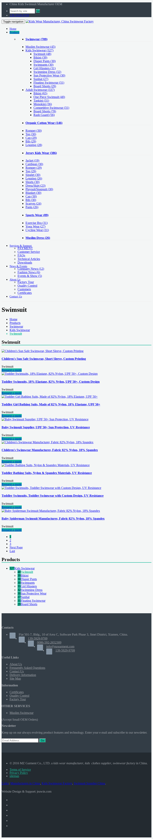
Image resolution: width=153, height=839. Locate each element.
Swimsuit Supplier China (89, 783)
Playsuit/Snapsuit (39, 189)
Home (13, 319)
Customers (24, 289)
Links (5, 783)
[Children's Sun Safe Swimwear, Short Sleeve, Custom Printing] (42, 351)
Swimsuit (16, 333)
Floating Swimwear (33, 600)
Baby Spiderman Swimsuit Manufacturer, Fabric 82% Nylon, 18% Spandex (53, 518)
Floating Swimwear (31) (48, 82)
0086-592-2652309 (49, 642)
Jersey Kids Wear (41, 153)
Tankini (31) (41, 100)
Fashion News (29, 272)
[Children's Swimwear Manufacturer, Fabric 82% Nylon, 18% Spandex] (47, 442)
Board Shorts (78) (44, 111)
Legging (34, 145)
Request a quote (12, 370)
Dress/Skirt (35, 185)
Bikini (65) (40, 93)
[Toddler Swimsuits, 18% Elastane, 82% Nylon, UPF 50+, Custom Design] (50, 373)
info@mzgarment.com (60, 646)
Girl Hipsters (29, 586)
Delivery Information (23, 675)
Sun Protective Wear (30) (49, 75)
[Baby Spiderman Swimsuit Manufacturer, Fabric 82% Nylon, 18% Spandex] (51, 510)
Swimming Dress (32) (47, 72)
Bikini (24, 575)
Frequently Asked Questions (27, 667)
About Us (16, 664)
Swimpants (28, 582)
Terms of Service (20, 769)
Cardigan (34, 164)
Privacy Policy (19, 772)
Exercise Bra (37, 223)
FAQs (21, 255)
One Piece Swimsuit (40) (49, 97)
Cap (31, 137)
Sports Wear (37, 215)
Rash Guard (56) (44, 115)
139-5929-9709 (19, 15)
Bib (31, 141)
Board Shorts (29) (44, 86)
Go (38, 11)
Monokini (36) (42, 104)
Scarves (33, 203)
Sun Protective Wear (33, 593)
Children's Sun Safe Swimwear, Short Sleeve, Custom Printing (44, 358)
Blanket (33, 192)
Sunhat (25, 597)
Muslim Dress (38, 237)
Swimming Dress (31, 590)
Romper (34, 130)
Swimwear (36, 39)
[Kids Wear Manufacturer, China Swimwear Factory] (60, 21)
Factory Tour (26, 282)
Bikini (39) (40, 57)
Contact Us (17, 671)
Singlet (33, 175)
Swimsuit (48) (42, 54)
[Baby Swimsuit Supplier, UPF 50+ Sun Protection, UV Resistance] (45, 419)
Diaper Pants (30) (44, 61)
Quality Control (27, 285)
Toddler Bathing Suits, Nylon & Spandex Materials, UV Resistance (47, 473)
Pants (32, 207)
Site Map (15, 678)
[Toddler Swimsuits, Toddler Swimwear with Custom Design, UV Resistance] (51, 488)
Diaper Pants (29, 579)
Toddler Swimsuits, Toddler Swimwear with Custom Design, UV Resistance (53, 495)
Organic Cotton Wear (44, 123)
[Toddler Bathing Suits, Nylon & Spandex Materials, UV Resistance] (46, 465)
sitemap (14, 776)
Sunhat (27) (40, 79)
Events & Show (30, 276)
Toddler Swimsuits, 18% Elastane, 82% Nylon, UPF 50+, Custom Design (51, 381)
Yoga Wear (35, 226)
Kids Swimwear (39, 50)
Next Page (16, 547)
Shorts (32, 182)
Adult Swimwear (40, 89)
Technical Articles (29, 259)
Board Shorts (29, 604)
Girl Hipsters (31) (44, 68)
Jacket (32, 160)
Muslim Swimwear (40, 46)
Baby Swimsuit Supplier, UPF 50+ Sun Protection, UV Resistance (46, 427)
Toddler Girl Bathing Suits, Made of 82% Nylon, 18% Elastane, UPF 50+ (51, 404)
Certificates (25, 292)
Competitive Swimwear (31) (51, 107)
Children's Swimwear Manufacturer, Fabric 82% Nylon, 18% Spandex (50, 450)
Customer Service (29, 251)
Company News (31, 268)
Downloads (25, 262)
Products (15, 323)
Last (12, 551)
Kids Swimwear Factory (57, 783)
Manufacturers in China (25, 783)
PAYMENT (25, 248)
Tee (31, 134)
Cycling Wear (37, 230)
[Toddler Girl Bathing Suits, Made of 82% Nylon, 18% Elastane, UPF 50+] (50, 396)
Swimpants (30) (43, 64)
